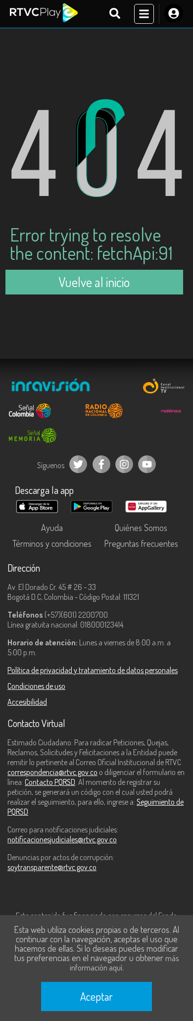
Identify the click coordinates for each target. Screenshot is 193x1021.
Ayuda (52, 527)
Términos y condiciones (52, 543)
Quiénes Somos (141, 527)
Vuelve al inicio (94, 282)
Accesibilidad (27, 702)
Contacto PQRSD (50, 782)
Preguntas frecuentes (141, 543)
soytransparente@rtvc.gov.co (51, 867)
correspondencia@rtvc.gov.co (52, 772)
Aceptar (96, 996)
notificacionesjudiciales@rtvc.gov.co (62, 839)
